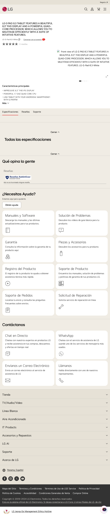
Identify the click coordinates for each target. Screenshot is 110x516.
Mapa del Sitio (9, 488)
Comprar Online (80, 493)
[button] (86, 9)
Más (4, 103)
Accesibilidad (30, 493)
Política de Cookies (11, 493)
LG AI (5, 443)
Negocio (103, 2)
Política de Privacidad (89, 488)
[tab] (10, 111)
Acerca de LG (10, 459)
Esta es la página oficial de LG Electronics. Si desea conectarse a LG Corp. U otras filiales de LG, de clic (51, 502)
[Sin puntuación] (10, 44)
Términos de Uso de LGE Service (60, 488)
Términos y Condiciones (30, 488)
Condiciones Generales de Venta (54, 493)
